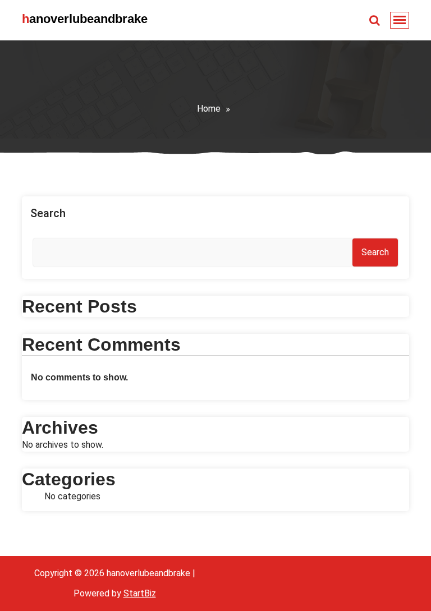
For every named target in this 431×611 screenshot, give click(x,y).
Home (209, 108)
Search (48, 213)
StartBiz (139, 593)
